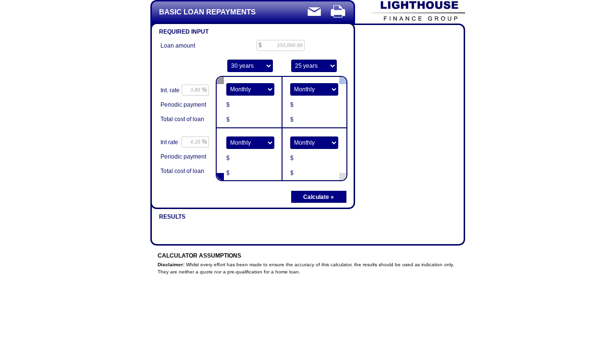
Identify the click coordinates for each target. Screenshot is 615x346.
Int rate (169, 142)
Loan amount (177, 46)
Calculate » (318, 197)
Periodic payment (183, 105)
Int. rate (170, 90)
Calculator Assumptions (199, 256)
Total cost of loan (182, 119)
